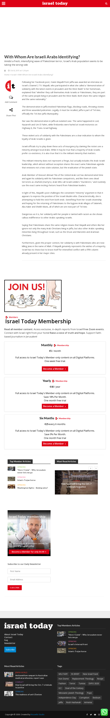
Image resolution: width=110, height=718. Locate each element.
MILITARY (63, 674)
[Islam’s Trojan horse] (11, 478)
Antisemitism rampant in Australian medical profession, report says (31, 676)
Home (6, 74)
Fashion (62, 683)
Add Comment (11, 102)
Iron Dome (64, 678)
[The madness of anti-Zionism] (8, 693)
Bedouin (96, 697)
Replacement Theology (83, 678)
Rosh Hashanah (73, 702)
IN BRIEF (75, 674)
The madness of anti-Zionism (28, 694)
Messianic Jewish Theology (71, 692)
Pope (89, 692)
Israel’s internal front (78, 644)
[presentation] (90, 468)
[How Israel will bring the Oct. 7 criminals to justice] (8, 683)
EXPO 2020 (94, 683)
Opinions (21, 467)
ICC (60, 688)
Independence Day (67, 697)
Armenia (88, 702)
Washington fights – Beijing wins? (32, 488)
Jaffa (61, 702)
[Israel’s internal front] (61, 643)
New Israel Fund (90, 674)
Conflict (76, 480)
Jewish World (21, 673)
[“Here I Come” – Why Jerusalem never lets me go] (11, 468)
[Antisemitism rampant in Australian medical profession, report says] (8, 674)
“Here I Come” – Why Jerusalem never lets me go (31, 471)
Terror (72, 683)
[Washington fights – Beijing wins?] (11, 486)
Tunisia (82, 683)
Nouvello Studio (37, 714)
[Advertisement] (55, 33)
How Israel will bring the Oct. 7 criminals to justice (76, 485)
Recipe (100, 678)
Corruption (84, 697)
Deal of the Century (74, 688)
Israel (13, 74)
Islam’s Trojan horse (26, 480)
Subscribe (10, 649)
